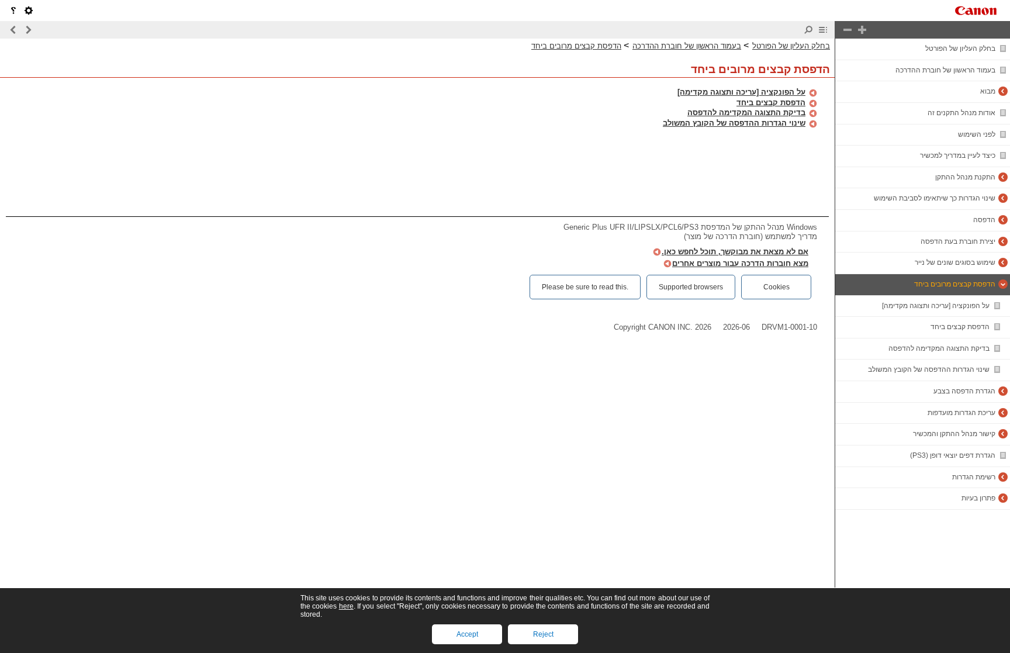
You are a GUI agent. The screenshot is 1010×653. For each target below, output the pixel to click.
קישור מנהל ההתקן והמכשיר (954, 434)
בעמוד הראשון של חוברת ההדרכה (945, 70)
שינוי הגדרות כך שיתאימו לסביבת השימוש (934, 198)
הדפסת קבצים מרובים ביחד (954, 284)
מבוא (987, 91)
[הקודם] (28, 29)
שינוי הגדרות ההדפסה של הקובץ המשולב (929, 369)
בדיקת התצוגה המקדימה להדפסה (939, 348)
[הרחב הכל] (862, 29)
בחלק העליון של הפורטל (960, 48)
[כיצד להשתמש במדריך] (13, 10)
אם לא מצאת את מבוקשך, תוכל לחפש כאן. (735, 251)
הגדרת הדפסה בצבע (964, 391)
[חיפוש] (808, 29)
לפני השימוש (976, 134)
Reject (543, 634)
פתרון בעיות (978, 498)
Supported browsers (691, 287)
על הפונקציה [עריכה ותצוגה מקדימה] (936, 306)
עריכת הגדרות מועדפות (961, 413)
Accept (467, 634)
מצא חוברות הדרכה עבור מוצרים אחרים (740, 263)
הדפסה (984, 220)
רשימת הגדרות (973, 477)
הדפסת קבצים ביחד (960, 327)
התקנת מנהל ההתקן (965, 177)
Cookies (776, 287)
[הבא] (13, 29)
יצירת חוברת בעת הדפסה (958, 241)
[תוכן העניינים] (823, 29)
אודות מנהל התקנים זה (961, 113)
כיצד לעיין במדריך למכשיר (957, 155)
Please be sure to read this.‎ (585, 287)
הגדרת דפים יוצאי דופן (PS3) (952, 455)
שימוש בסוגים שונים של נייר (955, 262)
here (346, 606)
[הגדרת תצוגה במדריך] (28, 10)
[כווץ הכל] (847, 29)
